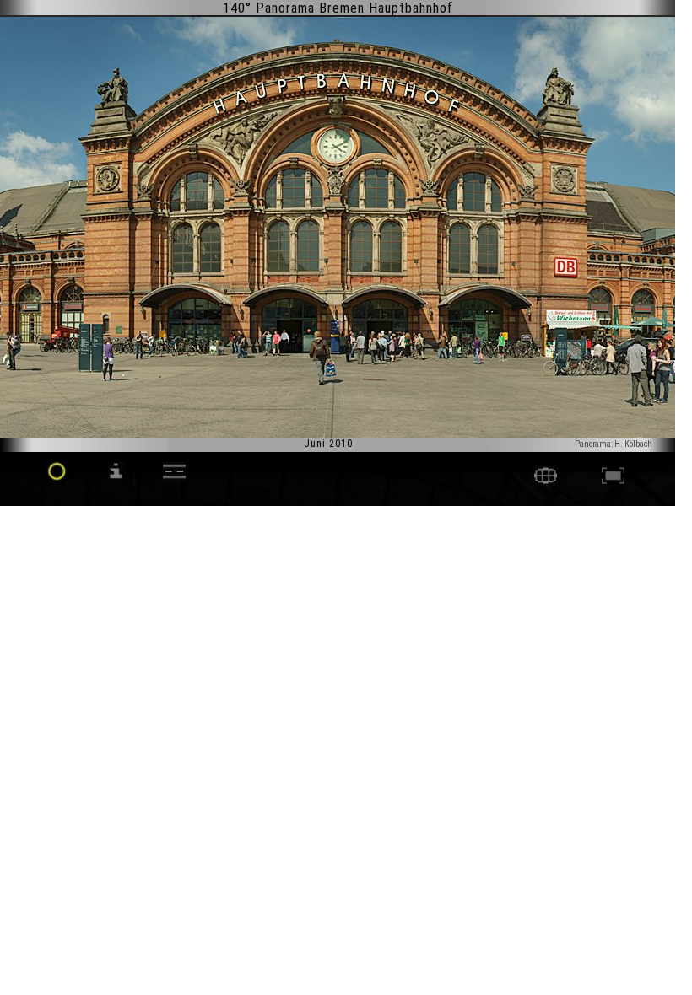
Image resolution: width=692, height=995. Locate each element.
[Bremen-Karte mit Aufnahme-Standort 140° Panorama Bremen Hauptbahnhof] (545, 480)
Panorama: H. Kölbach (613, 444)
